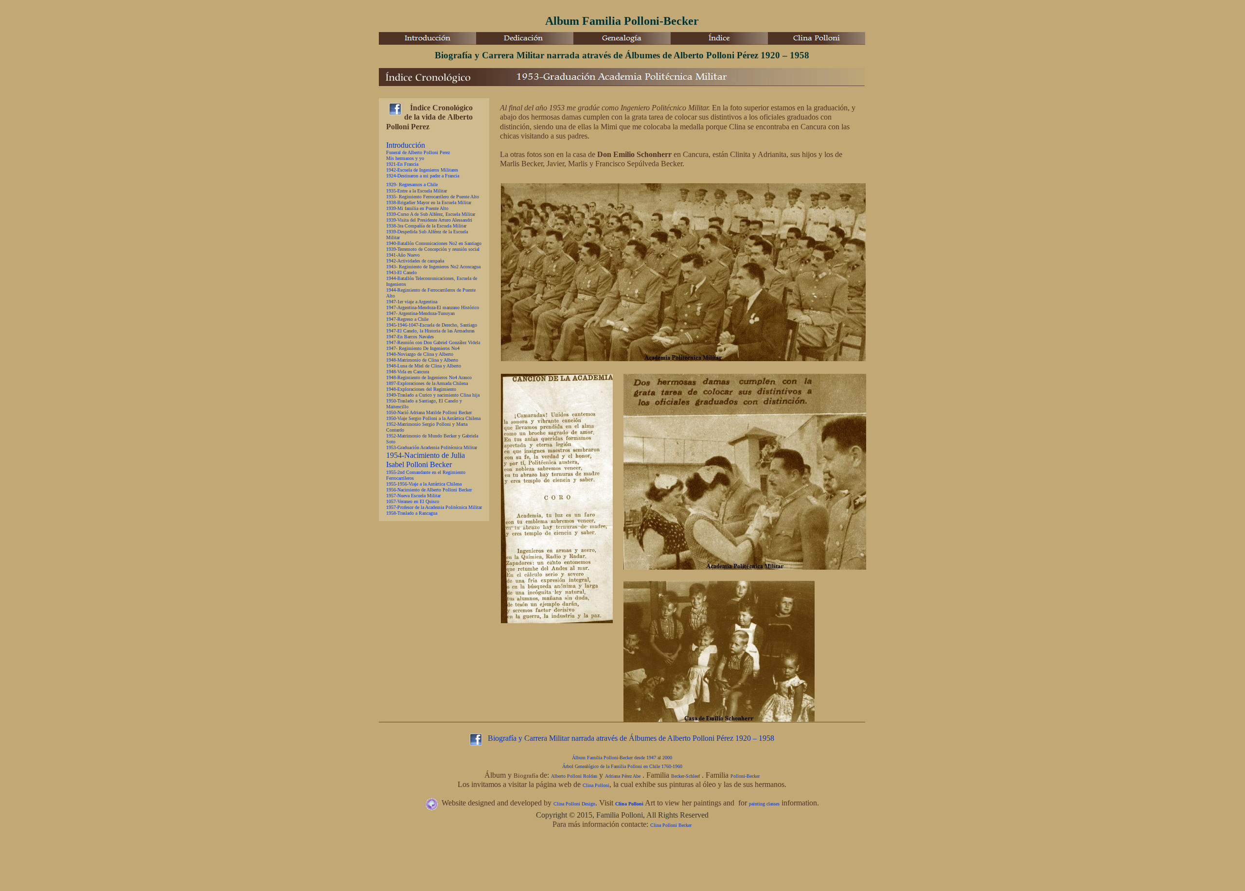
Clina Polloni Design (574, 803)
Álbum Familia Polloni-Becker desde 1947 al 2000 (622, 757)
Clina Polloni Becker (671, 825)
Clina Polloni (596, 785)
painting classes (764, 803)
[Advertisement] (556, 869)
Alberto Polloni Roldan (574, 776)
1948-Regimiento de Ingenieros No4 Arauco (429, 377)
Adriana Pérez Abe (622, 776)
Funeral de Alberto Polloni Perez (418, 152)
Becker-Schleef (685, 776)
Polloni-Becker (745, 776)
